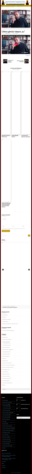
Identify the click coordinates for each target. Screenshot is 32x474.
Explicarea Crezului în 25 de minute (6, 136)
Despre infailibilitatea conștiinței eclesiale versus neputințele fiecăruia (6, 205)
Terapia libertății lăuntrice (15, 136)
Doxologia (3, 465)
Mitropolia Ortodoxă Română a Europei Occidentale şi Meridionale (8, 456)
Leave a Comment (15, 33)
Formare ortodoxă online (7, 362)
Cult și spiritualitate (6, 351)
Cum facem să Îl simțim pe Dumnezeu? (25, 136)
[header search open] (29, 2)
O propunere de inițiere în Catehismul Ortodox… (10, 323)
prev (3, 269)
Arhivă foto (4, 337)
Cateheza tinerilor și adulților (6, 306)
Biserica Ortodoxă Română (6, 453)
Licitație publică (5, 314)
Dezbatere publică (5, 356)
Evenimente (4, 360)
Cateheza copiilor (5, 341)
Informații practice (6, 369)
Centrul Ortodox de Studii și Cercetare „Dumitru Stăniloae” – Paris (8, 459)
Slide (3, 385)
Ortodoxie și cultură (6, 376)
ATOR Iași (3, 467)
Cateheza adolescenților (6, 339)
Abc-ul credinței (5, 321)
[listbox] (16, 275)
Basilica (3, 463)
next (29, 269)
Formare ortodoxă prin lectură (7, 367)
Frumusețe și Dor (23, 400)
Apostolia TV (4, 461)
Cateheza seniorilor (6, 347)
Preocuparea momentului (7, 382)
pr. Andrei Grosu (18, 472)
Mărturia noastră (5, 373)
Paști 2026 (4, 317)
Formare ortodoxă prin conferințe (8, 365)
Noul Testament (6, 342)
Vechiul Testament (6, 345)
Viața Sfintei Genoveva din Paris (25, 404)
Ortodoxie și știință (6, 380)
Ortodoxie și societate (6, 378)
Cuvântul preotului (12, 306)
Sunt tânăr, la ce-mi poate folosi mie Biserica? (10, 307)
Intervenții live (5, 371)
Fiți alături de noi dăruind (7, 319)
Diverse (4, 358)
